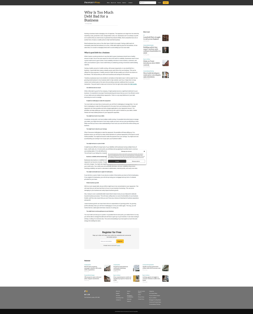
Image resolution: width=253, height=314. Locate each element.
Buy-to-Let (113, 2)
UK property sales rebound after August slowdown (92, 277)
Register (166, 2)
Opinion (124, 2)
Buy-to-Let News (146, 59)
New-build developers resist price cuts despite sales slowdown (152, 75)
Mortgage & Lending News (155, 299)
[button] (144, 151)
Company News (87, 264)
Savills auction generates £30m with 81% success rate (151, 267)
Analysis (130, 2)
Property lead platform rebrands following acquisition (121, 268)
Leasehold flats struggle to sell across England (151, 38)
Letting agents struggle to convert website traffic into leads (151, 278)
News (108, 2)
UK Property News (153, 293)
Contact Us (118, 299)
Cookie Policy (141, 299)
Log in (159, 2)
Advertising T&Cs (119, 297)
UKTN (139, 294)
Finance (119, 2)
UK (144, 35)
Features (129, 301)
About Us (118, 291)
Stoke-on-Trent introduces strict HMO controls (151, 63)
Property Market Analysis (148, 45)
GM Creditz (133, 84)
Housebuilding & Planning (148, 71)
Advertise (118, 295)
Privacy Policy (141, 297)
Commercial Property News (148, 264)
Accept (117, 161)
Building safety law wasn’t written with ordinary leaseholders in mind (152, 50)
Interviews (129, 299)
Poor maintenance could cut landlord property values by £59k (122, 278)
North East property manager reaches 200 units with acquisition (92, 268)
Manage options (136, 161)
